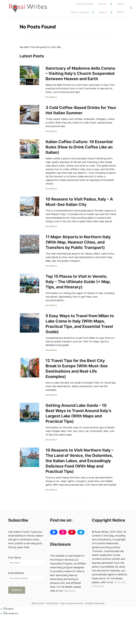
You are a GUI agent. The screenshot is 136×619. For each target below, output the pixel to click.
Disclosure (69, 590)
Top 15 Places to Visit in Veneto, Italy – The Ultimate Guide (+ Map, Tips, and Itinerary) (78, 281)
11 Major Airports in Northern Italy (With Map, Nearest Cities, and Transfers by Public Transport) (78, 242)
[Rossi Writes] (28, 8)
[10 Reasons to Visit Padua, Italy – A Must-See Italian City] (29, 206)
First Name (14, 557)
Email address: (16, 573)
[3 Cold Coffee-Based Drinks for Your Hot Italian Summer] (29, 114)
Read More (51, 97)
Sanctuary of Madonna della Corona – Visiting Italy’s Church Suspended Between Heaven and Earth (80, 73)
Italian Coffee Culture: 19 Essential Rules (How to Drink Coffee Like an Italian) (79, 147)
